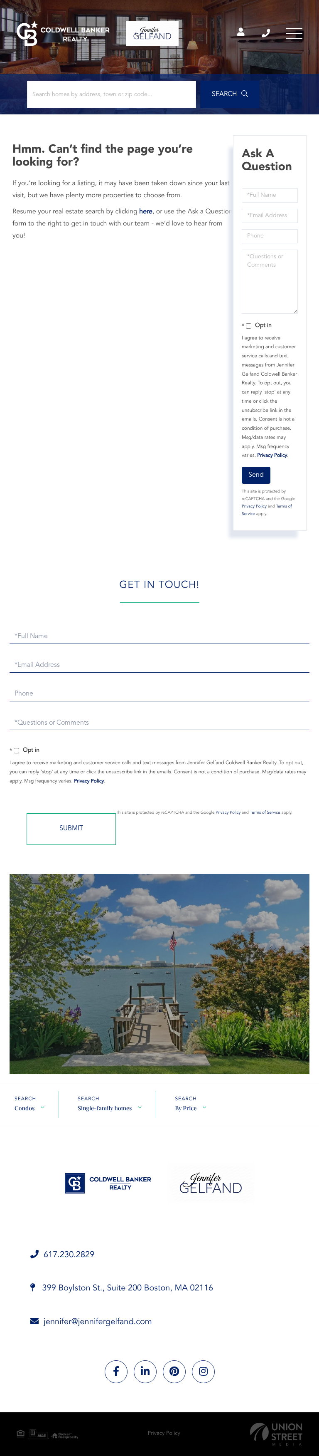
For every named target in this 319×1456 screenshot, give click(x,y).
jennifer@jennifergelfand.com (98, 1322)
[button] (230, 94)
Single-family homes (105, 1108)
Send (256, 475)
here (145, 211)
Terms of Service (265, 813)
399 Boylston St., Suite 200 (126, 1288)
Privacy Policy (272, 455)
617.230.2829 (266, 33)
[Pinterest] (174, 1371)
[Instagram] (203, 1371)
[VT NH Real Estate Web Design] (276, 1434)
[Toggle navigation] (294, 33)
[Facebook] (116, 1371)
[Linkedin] (145, 1371)
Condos (24, 1108)
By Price (185, 1108)
